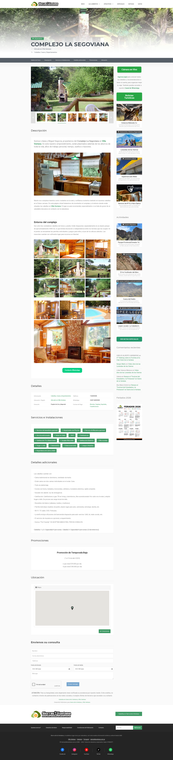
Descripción (47, 60)
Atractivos (107, 4)
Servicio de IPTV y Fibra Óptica (129, 203)
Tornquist (86, 739)
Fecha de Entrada (36, 665)
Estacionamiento (70, 445)
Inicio (83, 4)
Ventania (79, 739)
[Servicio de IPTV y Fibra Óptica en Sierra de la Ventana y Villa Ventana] (129, 196)
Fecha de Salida (78, 665)
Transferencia (94, 406)
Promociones (93, 60)
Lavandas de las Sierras (129, 150)
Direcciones (105, 631)
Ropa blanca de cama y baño (46, 450)
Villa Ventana (86, 702)
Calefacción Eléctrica (86, 440)
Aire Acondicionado (43, 435)
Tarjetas (97, 404)
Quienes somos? (36, 727)
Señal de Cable (60, 435)
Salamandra (55, 445)
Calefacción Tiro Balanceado (46, 440)
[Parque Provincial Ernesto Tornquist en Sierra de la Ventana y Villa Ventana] (129, 235)
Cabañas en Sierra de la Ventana (128, 714)
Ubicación (104, 60)
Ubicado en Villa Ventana (42, 49)
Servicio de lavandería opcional (47, 430)
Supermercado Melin (129, 177)
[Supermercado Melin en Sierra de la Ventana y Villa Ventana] (129, 169)
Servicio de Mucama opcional (95, 430)
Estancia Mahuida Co (129, 123)
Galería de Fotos (35, 60)
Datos (140, 4)
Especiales (120, 4)
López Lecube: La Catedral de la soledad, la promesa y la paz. (140, 326)
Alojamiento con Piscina (71, 430)
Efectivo (92, 404)
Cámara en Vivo (129, 69)
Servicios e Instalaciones (62, 60)
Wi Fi (72, 435)
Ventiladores (84, 435)
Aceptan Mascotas (68, 440)
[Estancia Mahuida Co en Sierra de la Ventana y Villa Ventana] (129, 116)
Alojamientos (93, 4)
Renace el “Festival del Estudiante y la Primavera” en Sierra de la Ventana (129, 379)
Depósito (103, 404)
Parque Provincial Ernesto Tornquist (131, 242)
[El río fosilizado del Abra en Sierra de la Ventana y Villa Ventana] (129, 265)
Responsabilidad (67, 727)
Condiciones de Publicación (85, 727)
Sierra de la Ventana (75, 702)
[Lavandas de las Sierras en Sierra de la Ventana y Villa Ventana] (129, 143)
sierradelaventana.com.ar (97, 739)
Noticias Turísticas (129, 96)
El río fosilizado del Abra (129, 272)
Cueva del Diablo (129, 299)
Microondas (103, 440)
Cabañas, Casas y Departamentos (61, 396)
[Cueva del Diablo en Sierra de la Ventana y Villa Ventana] (129, 292)
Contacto (101, 727)
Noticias (131, 4)
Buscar (138, 727)
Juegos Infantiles (88, 445)
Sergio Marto (121, 364)
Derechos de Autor (51, 727)
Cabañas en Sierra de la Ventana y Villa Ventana (72, 699)
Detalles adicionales (79, 60)
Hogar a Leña (41, 445)
